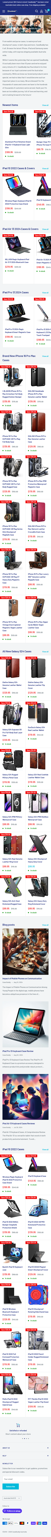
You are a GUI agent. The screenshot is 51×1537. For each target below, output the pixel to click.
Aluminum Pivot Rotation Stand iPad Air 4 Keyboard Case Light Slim (18, 145)
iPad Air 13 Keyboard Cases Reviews (18, 1123)
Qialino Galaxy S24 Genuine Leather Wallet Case (12, 685)
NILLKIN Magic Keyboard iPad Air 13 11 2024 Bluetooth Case (17, 260)
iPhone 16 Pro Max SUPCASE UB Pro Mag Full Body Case (11, 439)
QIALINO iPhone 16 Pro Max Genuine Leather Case (37, 439)
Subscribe (10, 1486)
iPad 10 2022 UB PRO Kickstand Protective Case (36, 1225)
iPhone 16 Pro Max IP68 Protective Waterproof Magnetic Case (37, 484)
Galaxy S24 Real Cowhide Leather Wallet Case (38, 776)
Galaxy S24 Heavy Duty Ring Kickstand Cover (37, 902)
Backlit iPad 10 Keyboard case (12, 1268)
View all (45, 105)
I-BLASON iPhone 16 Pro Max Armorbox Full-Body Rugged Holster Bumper (12, 394)
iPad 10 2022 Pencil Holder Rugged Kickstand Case (38, 1357)
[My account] (41, 11)
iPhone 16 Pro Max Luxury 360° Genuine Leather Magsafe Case (38, 577)
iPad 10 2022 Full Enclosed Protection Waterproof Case (10, 1357)
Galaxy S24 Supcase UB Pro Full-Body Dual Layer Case (12, 732)
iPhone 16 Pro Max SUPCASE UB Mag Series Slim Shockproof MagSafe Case (12, 530)
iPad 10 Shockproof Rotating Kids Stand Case (38, 1310)
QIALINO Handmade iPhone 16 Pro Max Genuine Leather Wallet (37, 394)
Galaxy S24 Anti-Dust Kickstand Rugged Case (11, 902)
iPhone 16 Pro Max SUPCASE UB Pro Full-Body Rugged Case (11, 484)
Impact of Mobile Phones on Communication (22, 978)
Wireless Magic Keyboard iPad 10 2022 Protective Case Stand (18, 202)
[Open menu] (3, 11)
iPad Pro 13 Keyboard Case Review (17, 1051)
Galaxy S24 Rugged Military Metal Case (10, 776)
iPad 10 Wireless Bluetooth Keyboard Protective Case (10, 1312)
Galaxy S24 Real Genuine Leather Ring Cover (12, 860)
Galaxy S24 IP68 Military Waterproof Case (12, 818)
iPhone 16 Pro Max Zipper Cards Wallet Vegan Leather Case (38, 625)
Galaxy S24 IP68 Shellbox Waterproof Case (38, 818)
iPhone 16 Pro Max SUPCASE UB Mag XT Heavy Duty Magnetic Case (11, 578)
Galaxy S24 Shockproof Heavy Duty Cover (37, 860)
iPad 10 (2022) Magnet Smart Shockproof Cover (38, 1268)
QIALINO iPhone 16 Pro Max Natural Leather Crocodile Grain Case (37, 529)
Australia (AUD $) (10, 1498)
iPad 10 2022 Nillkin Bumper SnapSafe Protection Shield (10, 1225)
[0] (46, 11)
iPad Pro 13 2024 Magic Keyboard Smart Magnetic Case (17, 330)
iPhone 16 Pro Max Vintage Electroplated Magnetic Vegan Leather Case (12, 626)
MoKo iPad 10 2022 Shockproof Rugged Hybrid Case (10, 1402)
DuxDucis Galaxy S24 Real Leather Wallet (36, 728)
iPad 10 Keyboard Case (37, 1176)
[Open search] (36, 11)
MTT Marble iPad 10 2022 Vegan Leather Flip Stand (38, 1400)
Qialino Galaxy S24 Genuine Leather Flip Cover (36, 685)
